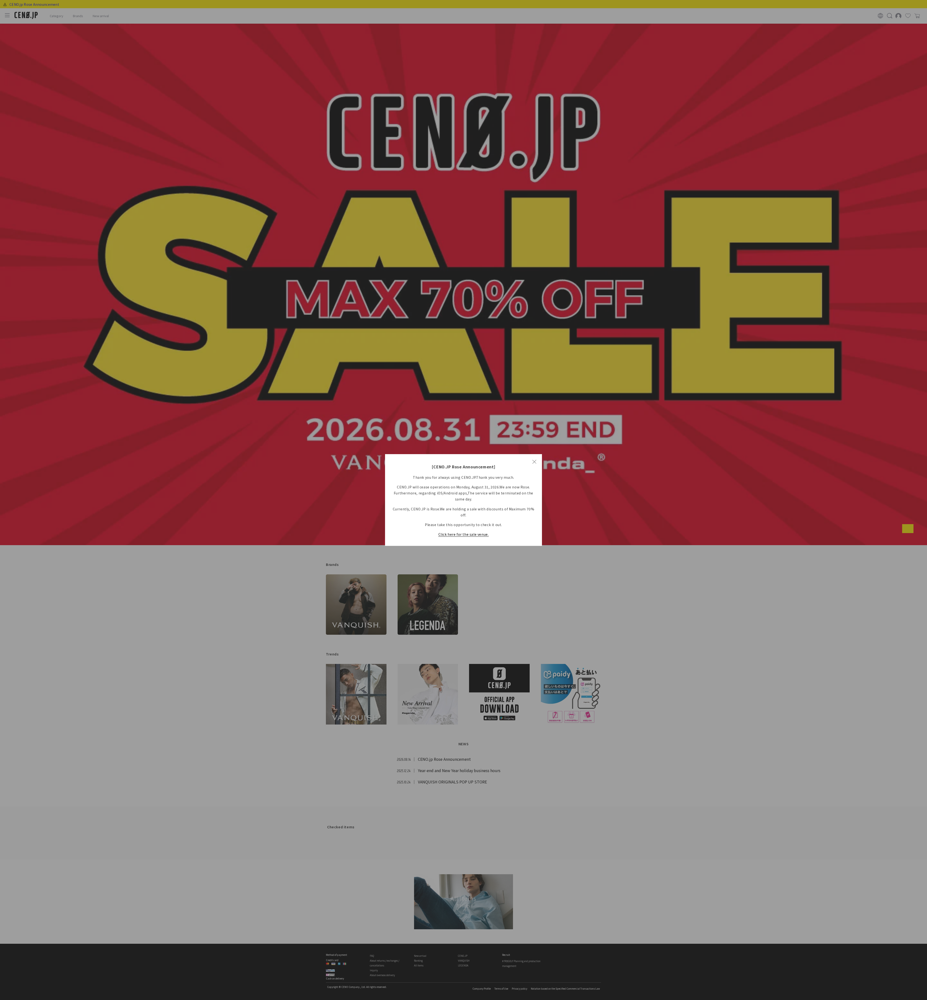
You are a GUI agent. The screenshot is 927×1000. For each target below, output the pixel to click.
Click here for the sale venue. (463, 534)
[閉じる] (534, 462)
